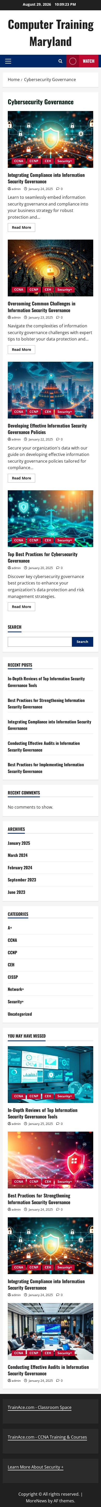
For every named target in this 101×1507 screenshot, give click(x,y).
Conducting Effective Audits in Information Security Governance (48, 1370)
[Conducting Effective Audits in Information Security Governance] (50, 1331)
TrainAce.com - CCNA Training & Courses (47, 1437)
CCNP (34, 161)
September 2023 (22, 880)
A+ (10, 928)
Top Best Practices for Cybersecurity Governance (50, 518)
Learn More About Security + (35, 1467)
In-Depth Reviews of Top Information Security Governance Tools (42, 1113)
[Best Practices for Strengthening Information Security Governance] (50, 1160)
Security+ (64, 161)
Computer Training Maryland (50, 32)
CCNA (18, 161)
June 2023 (16, 892)
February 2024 (20, 867)
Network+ (16, 989)
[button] (8, 61)
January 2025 (19, 843)
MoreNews (36, 1501)
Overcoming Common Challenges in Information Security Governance (50, 268)
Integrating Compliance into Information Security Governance (50, 139)
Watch (89, 61)
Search (14, 627)
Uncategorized (20, 1014)
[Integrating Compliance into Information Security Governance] (50, 1245)
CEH (48, 161)
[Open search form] (60, 61)
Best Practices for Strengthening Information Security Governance (39, 1198)
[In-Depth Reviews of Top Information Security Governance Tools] (50, 1074)
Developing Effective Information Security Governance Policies (50, 390)
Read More (23, 228)
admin (16, 189)
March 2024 (17, 855)
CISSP (13, 977)
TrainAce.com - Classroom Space (39, 1407)
